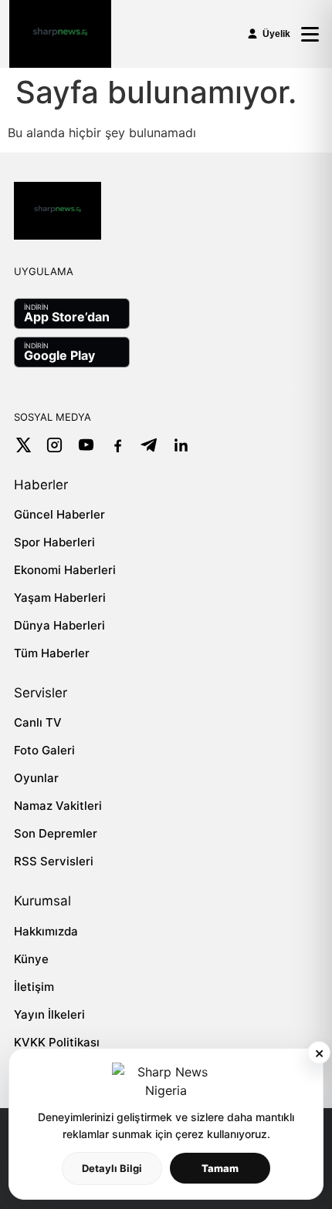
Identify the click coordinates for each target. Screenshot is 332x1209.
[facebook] (118, 445)
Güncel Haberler (59, 514)
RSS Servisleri (53, 861)
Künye (31, 959)
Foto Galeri (44, 750)
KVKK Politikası (57, 1042)
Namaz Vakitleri (58, 805)
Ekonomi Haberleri (65, 570)
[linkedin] (181, 445)
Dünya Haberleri (59, 625)
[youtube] (86, 445)
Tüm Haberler (52, 653)
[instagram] (54, 445)
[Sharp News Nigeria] (60, 34)
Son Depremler (55, 833)
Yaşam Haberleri (60, 597)
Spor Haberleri (54, 542)
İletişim (34, 986)
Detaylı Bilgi (112, 1168)
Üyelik (276, 34)
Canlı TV (38, 722)
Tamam (220, 1168)
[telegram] (149, 445)
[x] (23, 445)
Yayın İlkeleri (49, 1014)
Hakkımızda (46, 931)
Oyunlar (36, 778)
